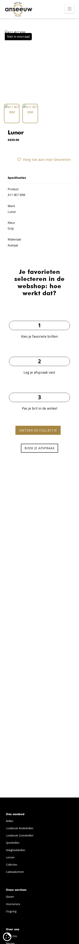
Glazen (10, 896)
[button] (69, 8)
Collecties (11, 864)
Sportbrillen (12, 842)
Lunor (16, 133)
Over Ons (11, 936)
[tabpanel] (39, 65)
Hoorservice (13, 904)
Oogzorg (11, 911)
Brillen (9, 821)
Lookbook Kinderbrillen (19, 828)
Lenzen (10, 857)
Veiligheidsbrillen (15, 850)
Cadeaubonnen (15, 872)
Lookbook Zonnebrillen (19, 835)
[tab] (12, 113)
